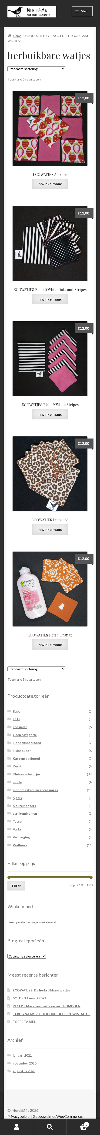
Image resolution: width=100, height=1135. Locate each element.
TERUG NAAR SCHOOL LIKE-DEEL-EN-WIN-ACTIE (51, 1014)
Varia (17, 829)
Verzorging (21, 837)
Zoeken (50, 1127)
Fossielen (20, 727)
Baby (16, 711)
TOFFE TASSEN (25, 1022)
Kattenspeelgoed (26, 758)
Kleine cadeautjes (26, 774)
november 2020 (24, 1063)
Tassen (18, 821)
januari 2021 (22, 1055)
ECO (16, 719)
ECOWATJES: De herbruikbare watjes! (42, 990)
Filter (16, 886)
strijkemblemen (25, 813)
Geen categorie (25, 735)
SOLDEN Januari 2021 (29, 998)
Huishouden (22, 751)
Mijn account (16, 1127)
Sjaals (17, 798)
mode (17, 782)
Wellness (20, 845)
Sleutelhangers (24, 806)
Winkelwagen (77, 1123)
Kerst (17, 766)
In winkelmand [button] (50, 183)
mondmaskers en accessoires (35, 790)
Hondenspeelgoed (27, 743)
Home (17, 36)
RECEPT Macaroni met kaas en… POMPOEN (46, 1006)
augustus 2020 (24, 1071)
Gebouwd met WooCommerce (57, 1116)
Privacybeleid (18, 1116)
